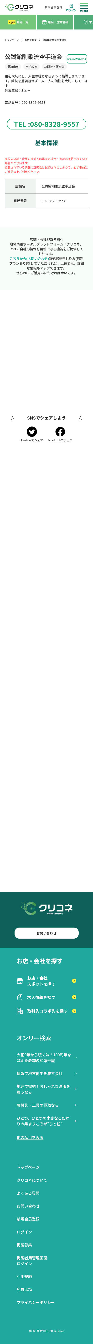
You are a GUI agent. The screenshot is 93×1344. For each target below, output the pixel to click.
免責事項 (24, 1289)
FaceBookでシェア (60, 440)
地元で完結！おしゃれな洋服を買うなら (43, 1089)
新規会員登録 (53, 7)
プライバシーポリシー (36, 1302)
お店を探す (31, 39)
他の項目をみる (30, 1137)
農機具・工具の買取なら (38, 1105)
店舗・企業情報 (58, 22)
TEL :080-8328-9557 (46, 124)
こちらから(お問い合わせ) (29, 258)
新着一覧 (18, 22)
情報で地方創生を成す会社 (39, 1073)
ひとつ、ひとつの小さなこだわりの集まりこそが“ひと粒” (43, 1121)
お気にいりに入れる (77, 58)
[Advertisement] (46, 354)
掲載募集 (24, 1245)
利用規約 (24, 1276)
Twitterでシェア (32, 440)
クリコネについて (32, 1180)
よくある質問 (28, 1193)
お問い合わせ (46, 933)
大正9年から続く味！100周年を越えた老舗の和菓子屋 (44, 1057)
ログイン (71, 10)
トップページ (12, 39)
